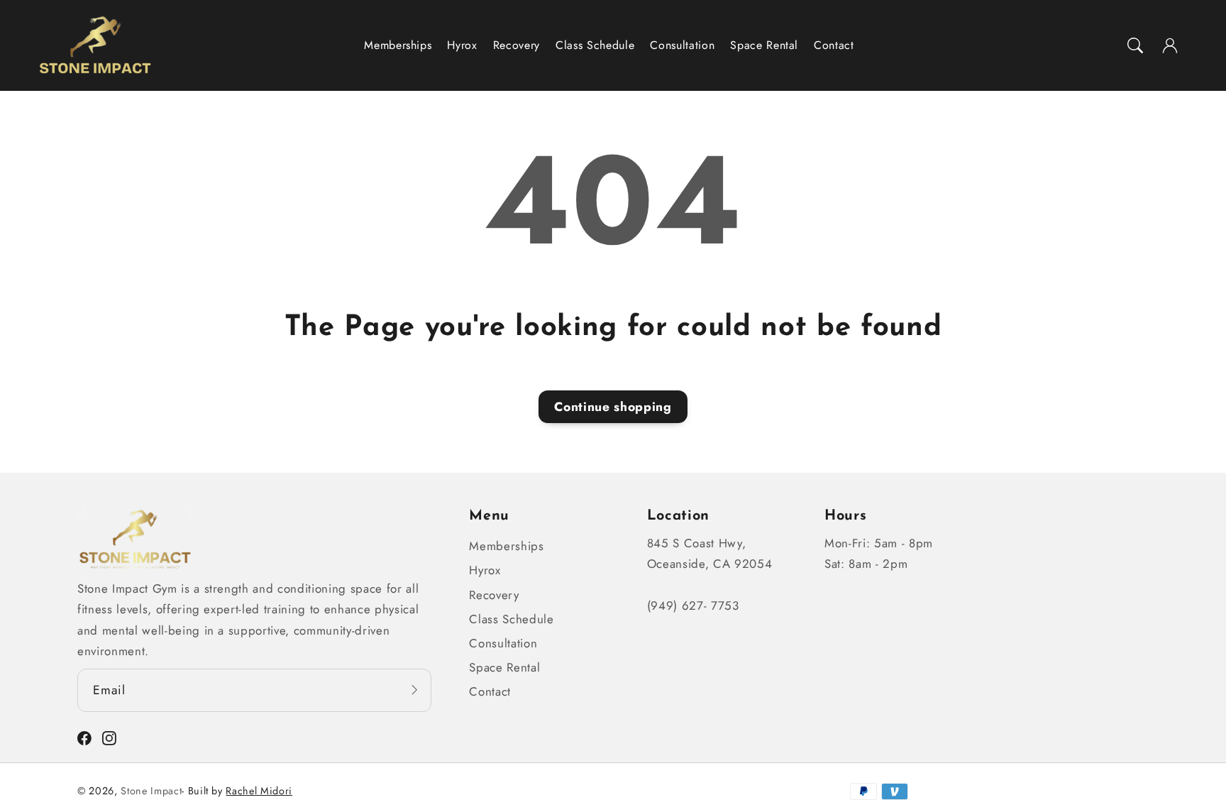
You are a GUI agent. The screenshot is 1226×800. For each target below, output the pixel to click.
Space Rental (504, 667)
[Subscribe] (414, 690)
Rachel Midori (259, 791)
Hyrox (484, 570)
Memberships (506, 545)
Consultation (503, 643)
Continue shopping (612, 407)
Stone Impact (151, 791)
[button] (1135, 45)
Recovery (494, 594)
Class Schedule (511, 619)
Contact (490, 691)
